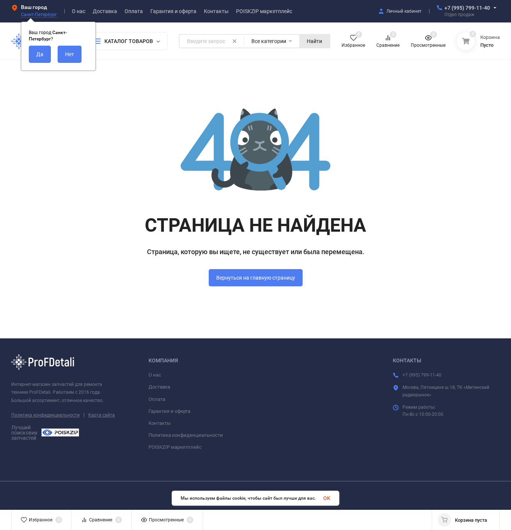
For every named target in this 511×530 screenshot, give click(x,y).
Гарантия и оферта (169, 411)
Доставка (159, 387)
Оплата (157, 399)
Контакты (160, 423)
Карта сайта (101, 415)
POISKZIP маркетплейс (175, 447)
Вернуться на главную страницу (255, 278)
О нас (155, 375)
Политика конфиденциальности (45, 415)
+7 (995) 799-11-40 (467, 8)
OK (326, 498)
